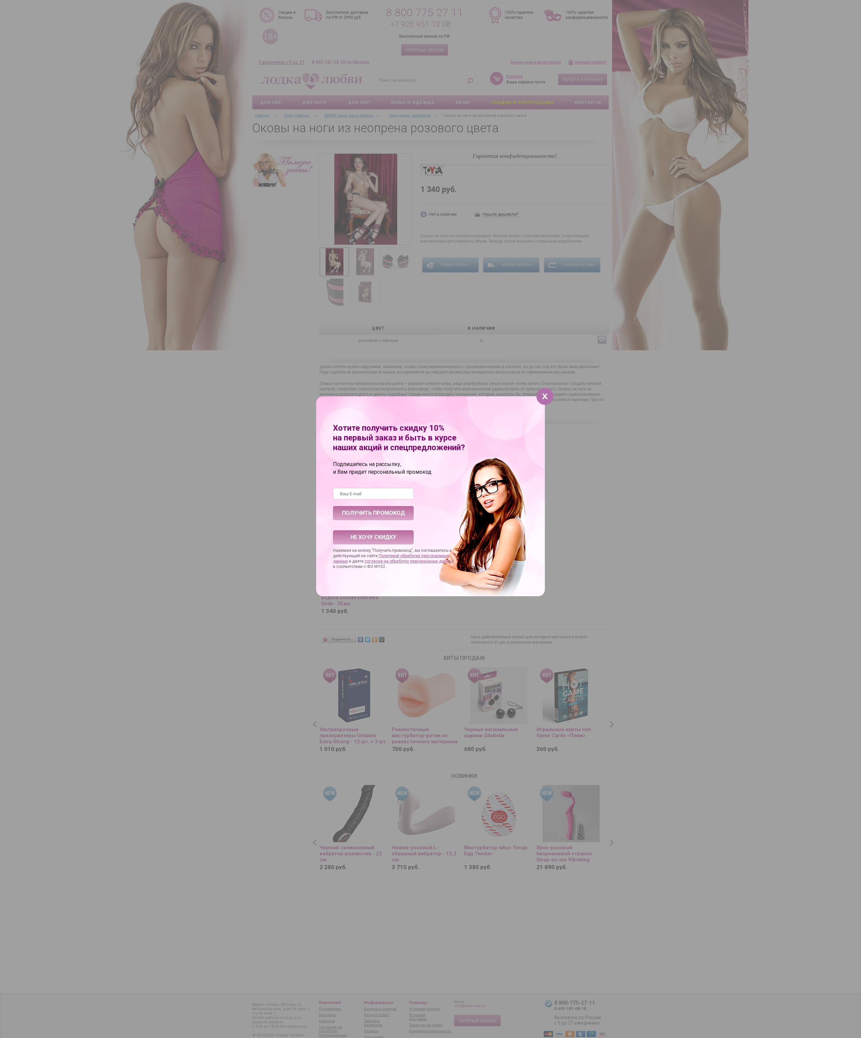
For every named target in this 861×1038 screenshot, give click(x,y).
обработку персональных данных (421, 561)
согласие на (377, 561)
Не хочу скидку (373, 537)
